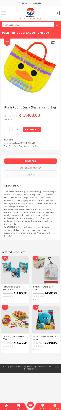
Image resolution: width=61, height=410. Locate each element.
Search (57, 25)
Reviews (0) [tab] (30, 175)
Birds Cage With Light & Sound (43, 288)
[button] (53, 42)
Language (37, 3)
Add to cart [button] (25, 267)
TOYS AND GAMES (27, 143)
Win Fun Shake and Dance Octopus (44, 337)
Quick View (25, 260)
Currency (23, 3)
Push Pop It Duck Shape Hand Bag (23, 146)
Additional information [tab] (30, 168)
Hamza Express (24, 366)
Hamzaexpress (30, 369)
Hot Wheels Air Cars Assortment (11, 288)
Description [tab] (30, 161)
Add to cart (32, 129)
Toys (17, 143)
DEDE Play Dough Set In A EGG (13, 337)
